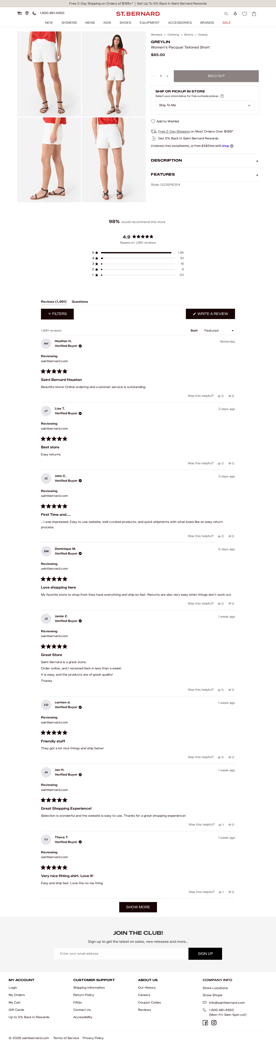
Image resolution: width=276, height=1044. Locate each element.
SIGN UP (205, 954)
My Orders (17, 995)
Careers (144, 995)
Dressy (203, 34)
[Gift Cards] (19, 13)
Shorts (188, 34)
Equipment (150, 23)
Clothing (173, 34)
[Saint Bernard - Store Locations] (27, 13)
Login (13, 987)
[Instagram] (213, 1022)
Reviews (144, 1010)
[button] (138, 252)
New (49, 23)
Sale (227, 23)
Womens (69, 23)
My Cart (15, 1002)
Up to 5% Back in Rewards (29, 1017)
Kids (107, 23)
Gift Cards (16, 1010)
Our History (147, 987)
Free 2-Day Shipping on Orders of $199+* (101, 3)
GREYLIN (160, 42)
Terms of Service (66, 1038)
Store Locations (215, 988)
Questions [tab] (80, 302)
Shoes (125, 23)
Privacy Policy (93, 1038)
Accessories (180, 23)
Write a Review (216, 315)
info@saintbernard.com (227, 1003)
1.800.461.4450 (221, 1010)
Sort (194, 330)
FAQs (77, 1002)
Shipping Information (89, 987)
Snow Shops (212, 995)
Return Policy (83, 995)
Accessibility (82, 1017)
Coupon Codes (149, 1002)
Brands (207, 23)
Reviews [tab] (54, 302)
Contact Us (82, 1010)
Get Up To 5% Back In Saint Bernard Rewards (172, 3)
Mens (90, 23)
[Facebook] (205, 1022)
